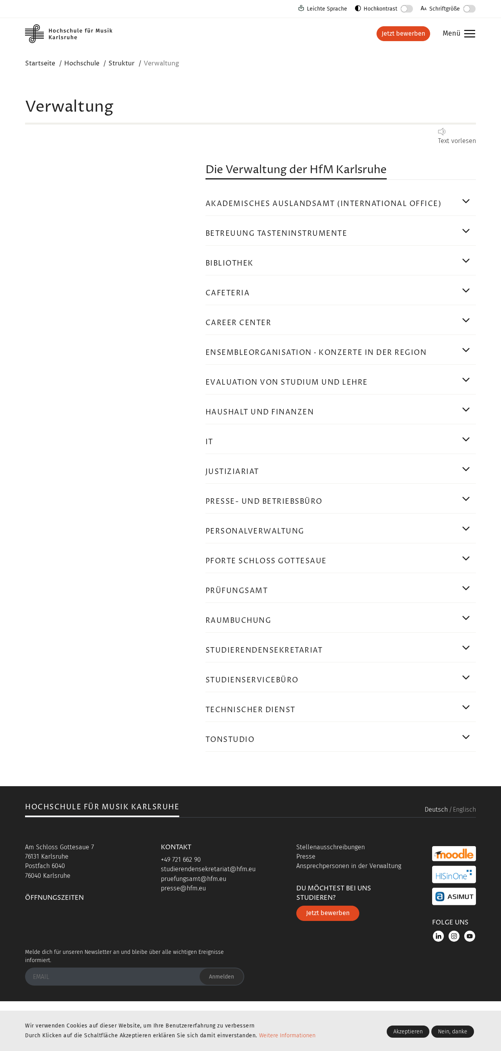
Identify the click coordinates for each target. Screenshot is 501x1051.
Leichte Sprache (327, 8)
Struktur (121, 63)
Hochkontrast (380, 8)
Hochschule (81, 63)
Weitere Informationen (287, 1035)
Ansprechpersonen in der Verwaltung (348, 866)
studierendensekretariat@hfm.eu (208, 869)
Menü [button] (457, 34)
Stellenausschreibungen (330, 847)
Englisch (464, 809)
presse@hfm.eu (183, 888)
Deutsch (436, 809)
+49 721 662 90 (181, 859)
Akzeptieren (408, 1031)
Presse (305, 856)
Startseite (40, 63)
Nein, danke (452, 1031)
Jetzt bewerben (403, 33)
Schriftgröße (444, 8)
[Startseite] (76, 33)
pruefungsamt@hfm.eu (193, 879)
